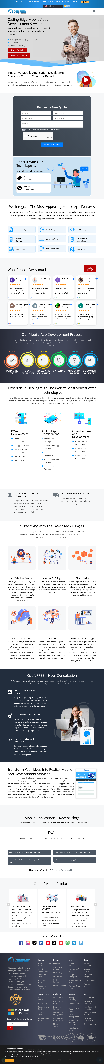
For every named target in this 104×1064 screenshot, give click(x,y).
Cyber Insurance (90, 1024)
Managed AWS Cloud (73, 1010)
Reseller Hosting (59, 986)
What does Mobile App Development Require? (24, 852)
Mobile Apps (42, 1003)
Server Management (73, 1016)
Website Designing (87, 964)
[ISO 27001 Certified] (16, 1001)
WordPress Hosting (57, 968)
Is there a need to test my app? (65, 860)
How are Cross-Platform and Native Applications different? (25, 861)
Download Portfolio (19, 55)
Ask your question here (63, 870)
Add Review (90, 269)
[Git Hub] (81, 944)
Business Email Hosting (74, 964)
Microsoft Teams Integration (74, 987)
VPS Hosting (58, 976)
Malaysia (51, 6)
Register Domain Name (44, 964)
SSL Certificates (89, 998)
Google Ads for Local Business (59, 1019)
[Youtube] (61, 944)
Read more (40, 319)
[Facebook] (21, 944)
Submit (10, 1027)
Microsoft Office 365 (74, 970)
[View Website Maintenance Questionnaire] (86, 783)
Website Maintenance (89, 985)
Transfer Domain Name (43, 970)
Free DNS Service (41, 981)
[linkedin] (41, 944)
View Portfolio (18, 50)
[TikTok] (34, 944)
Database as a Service (43, 1008)
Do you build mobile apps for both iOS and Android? (72, 852)
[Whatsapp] (67, 944)
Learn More (19, 1061)
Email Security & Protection (90, 1008)
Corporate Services (42, 976)
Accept (9, 1061)
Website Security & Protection (90, 1002)
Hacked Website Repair (90, 1014)
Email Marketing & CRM (74, 981)
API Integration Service (43, 1019)
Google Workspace (72, 976)
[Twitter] (54, 944)
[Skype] (74, 944)
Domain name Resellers (43, 987)
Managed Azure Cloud (74, 1004)
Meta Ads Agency (56, 1025)
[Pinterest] (48, 944)
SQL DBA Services (41, 1014)
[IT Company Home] (17, 2)
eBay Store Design (88, 976)
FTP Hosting (57, 973)
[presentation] (8, 904)
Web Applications (42, 999)
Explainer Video (90, 980)
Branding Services (87, 970)
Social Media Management (58, 1014)
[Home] (19, 960)
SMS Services (58, 998)
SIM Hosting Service (57, 981)
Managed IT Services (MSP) (74, 999)
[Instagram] (28, 944)
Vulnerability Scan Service (88, 1019)
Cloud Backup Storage (73, 1029)
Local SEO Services (57, 1008)
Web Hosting (58, 963)
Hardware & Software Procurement (73, 1022)
